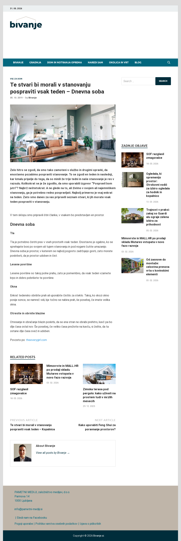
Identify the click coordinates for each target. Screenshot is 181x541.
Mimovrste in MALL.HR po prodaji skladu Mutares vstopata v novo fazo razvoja (143, 242)
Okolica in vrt (119, 62)
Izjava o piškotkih (90, 523)
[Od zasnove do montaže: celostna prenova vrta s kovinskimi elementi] (132, 260)
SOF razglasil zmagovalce (155, 155)
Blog (138, 62)
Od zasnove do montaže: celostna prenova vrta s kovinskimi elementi (157, 267)
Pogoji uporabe (23, 523)
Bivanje (18, 62)
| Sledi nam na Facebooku (30, 517)
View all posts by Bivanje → (53, 452)
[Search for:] (146, 81)
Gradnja (35, 62)
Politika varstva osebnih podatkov (56, 523)
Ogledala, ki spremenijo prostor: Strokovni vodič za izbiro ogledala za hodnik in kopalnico (158, 185)
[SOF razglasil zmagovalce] (26, 385)
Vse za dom (16, 79)
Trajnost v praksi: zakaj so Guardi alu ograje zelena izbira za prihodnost (158, 217)
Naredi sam (95, 62)
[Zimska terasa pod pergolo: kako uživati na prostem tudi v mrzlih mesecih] (99, 385)
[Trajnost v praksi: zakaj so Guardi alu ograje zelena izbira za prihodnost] (132, 210)
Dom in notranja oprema (64, 62)
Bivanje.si (98, 535)
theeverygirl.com (36, 340)
